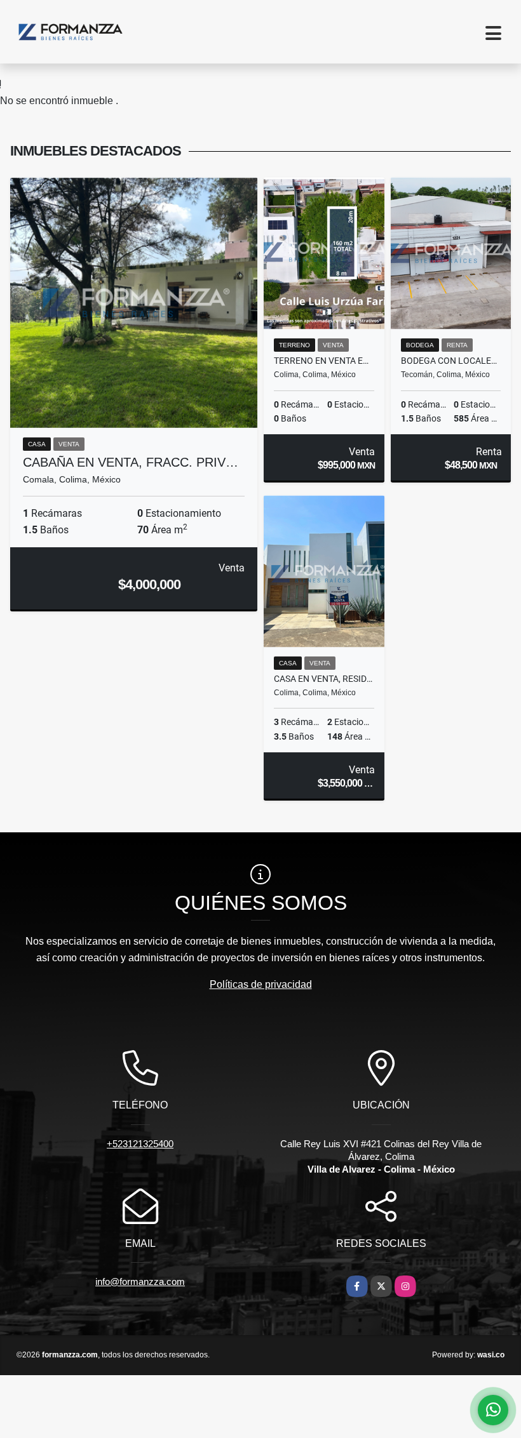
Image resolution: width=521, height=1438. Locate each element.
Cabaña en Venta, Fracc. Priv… (130, 462)
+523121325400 (140, 1143)
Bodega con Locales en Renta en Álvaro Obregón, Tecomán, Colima (451, 361)
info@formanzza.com (140, 1281)
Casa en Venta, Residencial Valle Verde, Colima (324, 679)
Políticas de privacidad (261, 984)
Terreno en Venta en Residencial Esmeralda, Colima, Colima (324, 361)
